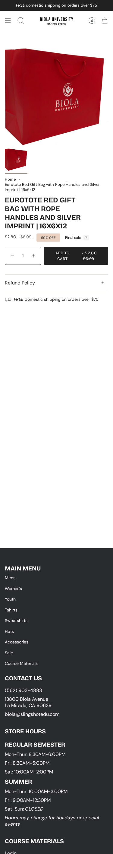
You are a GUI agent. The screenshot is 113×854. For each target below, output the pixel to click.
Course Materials (21, 663)
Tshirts (11, 610)
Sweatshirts (16, 620)
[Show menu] (8, 20)
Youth (10, 599)
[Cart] (104, 20)
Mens (10, 577)
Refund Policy (20, 283)
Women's (13, 588)
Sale (9, 653)
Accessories (16, 642)
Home (10, 179)
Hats (9, 631)
